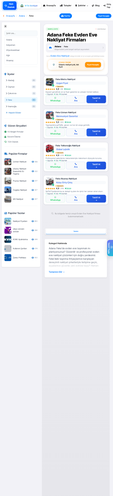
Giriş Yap (109, 5)
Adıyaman (10, 45)
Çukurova (21, 93)
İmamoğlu (21, 106)
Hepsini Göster (15, 113)
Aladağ (21, 80)
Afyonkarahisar (13, 50)
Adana (9, 40)
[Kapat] (5, 26)
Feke (21, 100)
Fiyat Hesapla (103, 16)
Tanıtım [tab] (75, 231)
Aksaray (10, 60)
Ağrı (8, 55)
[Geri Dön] (4, 15)
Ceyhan (21, 87)
